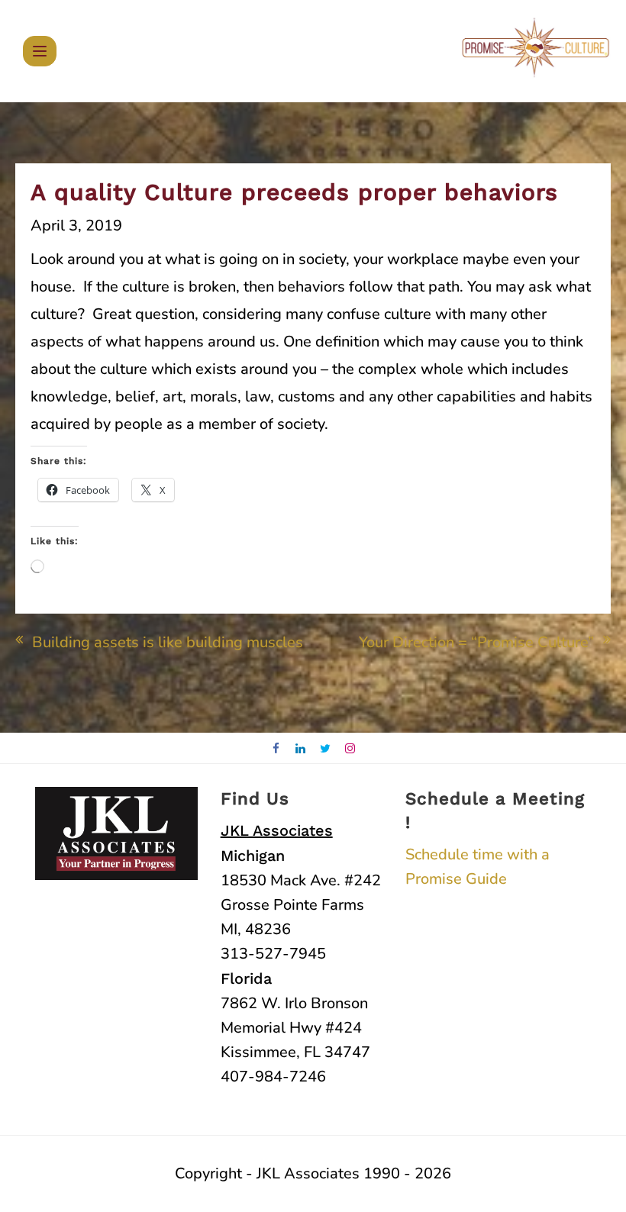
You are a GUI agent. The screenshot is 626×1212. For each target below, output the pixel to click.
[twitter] (325, 749)
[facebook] (276, 749)
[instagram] (351, 749)
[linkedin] (301, 749)
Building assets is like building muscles (167, 642)
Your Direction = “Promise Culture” (476, 642)
